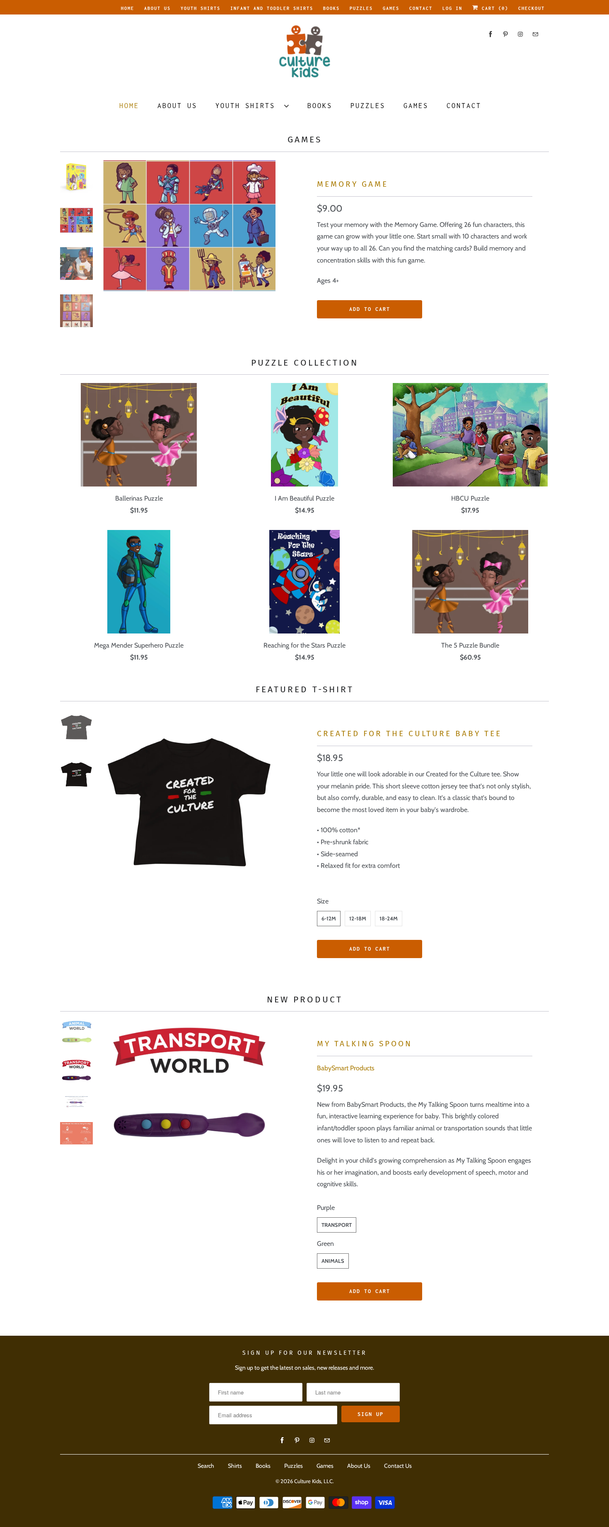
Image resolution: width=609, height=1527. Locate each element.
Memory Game (352, 184)
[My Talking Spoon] (189, 1082)
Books (331, 8)
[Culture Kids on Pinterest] (505, 34)
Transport (336, 1224)
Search (206, 1465)
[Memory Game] (189, 225)
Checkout (531, 8)
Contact (421, 8)
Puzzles (361, 8)
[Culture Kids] (304, 54)
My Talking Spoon (364, 1043)
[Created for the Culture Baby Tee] (189, 796)
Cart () (493, 8)
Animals (332, 1260)
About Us (157, 8)
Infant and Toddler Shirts (271, 8)
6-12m (328, 918)
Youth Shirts (200, 8)
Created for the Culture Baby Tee (409, 733)
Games (391, 8)
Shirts (235, 1465)
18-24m (388, 918)
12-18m (357, 918)
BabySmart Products (346, 1068)
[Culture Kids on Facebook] (490, 34)
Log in (452, 8)
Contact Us (398, 1465)
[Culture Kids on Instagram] (520, 34)
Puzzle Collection (304, 362)
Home (127, 8)
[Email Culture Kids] (535, 34)
